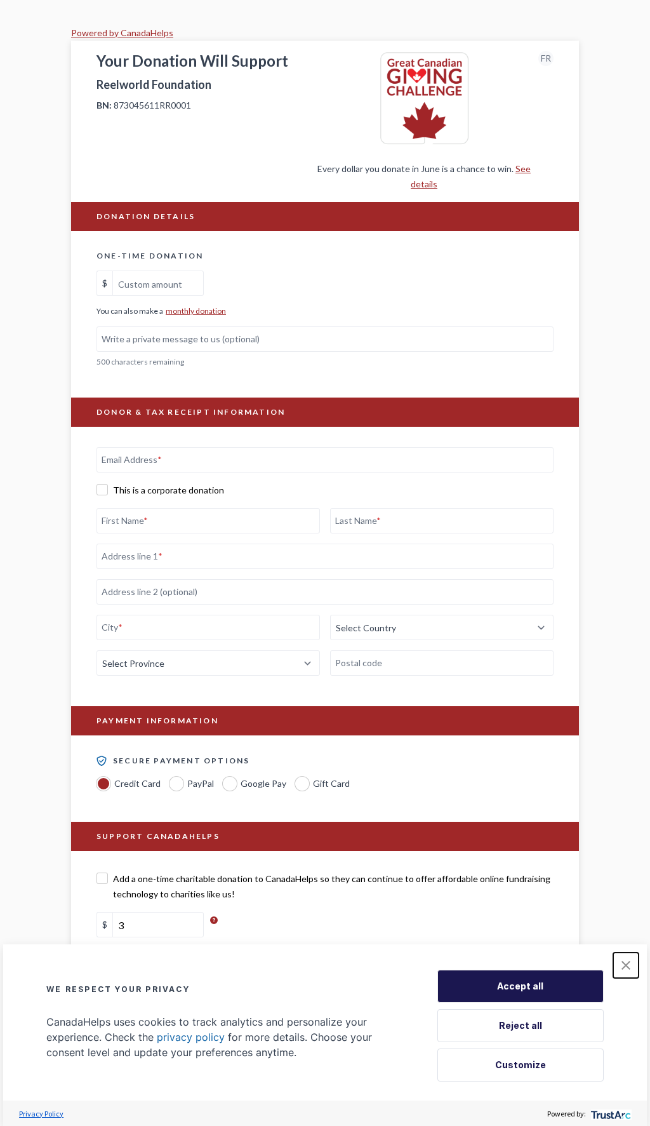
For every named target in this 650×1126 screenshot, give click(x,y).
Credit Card (137, 783)
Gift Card (331, 783)
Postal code (358, 662)
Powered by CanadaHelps (122, 32)
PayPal (200, 783)
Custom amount (150, 284)
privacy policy (191, 1037)
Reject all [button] (520, 1025)
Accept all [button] (520, 986)
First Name (125, 520)
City (112, 627)
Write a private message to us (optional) (181, 338)
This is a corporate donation (168, 490)
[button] (626, 965)
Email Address (132, 459)
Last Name (358, 520)
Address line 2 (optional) (149, 591)
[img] (211, 919)
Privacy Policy (41, 1113)
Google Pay (263, 783)
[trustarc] (609, 1113)
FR (546, 58)
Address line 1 (132, 556)
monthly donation (196, 311)
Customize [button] (520, 1064)
